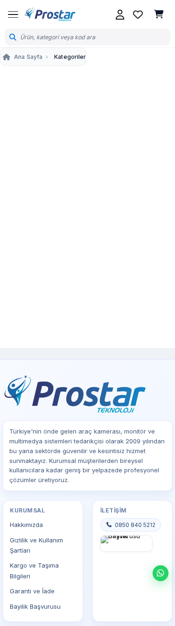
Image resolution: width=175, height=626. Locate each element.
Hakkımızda (26, 524)
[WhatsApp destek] (160, 573)
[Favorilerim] (137, 14)
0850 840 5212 (135, 524)
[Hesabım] (120, 14)
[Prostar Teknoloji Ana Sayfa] (50, 14)
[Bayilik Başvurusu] (126, 543)
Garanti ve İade (32, 591)
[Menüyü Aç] (13, 14)
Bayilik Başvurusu (35, 606)
